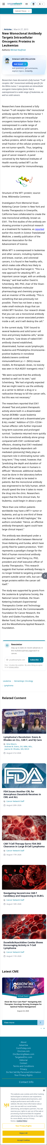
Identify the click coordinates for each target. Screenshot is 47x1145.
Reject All (23, 1133)
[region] (23, 1116)
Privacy (23, 1069)
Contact (23, 1063)
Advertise (23, 1045)
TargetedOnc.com (23, 1057)
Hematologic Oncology (23, 681)
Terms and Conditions (23, 1066)
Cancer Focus (20, 11)
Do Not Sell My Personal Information (23, 1072)
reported (39, 229)
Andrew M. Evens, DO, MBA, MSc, (18, 746)
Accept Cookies (23, 1140)
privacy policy (14, 667)
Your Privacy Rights (23, 1075)
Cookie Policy (22, 1121)
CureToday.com (23, 1048)
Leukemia (7, 681)
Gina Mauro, (11, 744)
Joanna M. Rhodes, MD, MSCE (17, 749)
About (23, 1042)
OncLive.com (23, 1051)
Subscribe (34, 660)
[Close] (44, 1090)
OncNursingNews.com (23, 1054)
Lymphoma (8, 685)
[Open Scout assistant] (33, 4)
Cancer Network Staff (15, 801)
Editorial (23, 1060)
